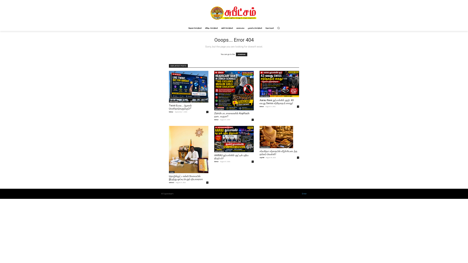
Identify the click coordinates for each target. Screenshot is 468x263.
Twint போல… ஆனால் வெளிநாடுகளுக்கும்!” (180, 107)
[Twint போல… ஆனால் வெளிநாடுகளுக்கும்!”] (188, 86)
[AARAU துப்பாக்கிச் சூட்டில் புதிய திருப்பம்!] (234, 139)
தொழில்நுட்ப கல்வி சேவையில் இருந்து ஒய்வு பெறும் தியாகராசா (186, 178)
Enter (304, 194)
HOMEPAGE (241, 54)
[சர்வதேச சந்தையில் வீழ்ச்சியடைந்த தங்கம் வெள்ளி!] (279, 137)
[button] (278, 28)
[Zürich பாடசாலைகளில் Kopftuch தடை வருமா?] (234, 90)
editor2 (171, 182)
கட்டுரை (172, 172)
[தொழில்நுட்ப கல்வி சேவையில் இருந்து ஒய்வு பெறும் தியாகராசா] (188, 149)
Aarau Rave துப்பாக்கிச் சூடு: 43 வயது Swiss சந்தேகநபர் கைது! (277, 102)
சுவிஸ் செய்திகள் (174, 101)
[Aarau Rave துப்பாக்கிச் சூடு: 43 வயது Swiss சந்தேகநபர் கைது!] (279, 84)
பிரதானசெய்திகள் (265, 147)
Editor (171, 112)
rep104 (262, 157)
